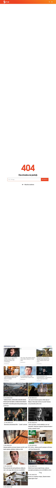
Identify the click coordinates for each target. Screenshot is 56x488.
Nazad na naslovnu (29, 184)
